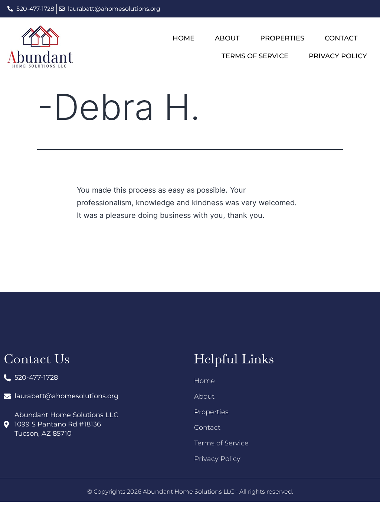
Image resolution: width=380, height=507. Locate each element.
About (227, 38)
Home (183, 38)
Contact (341, 38)
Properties (282, 38)
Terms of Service (255, 56)
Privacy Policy (338, 56)
